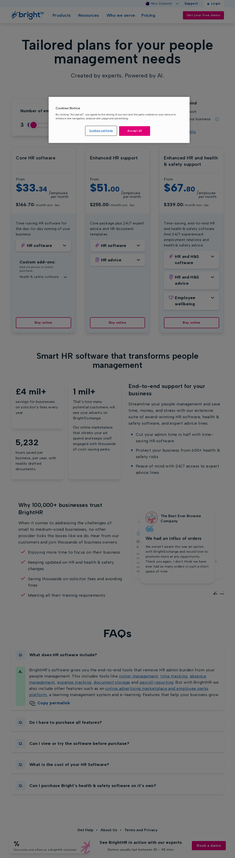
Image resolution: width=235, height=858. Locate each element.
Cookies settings (101, 130)
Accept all (134, 130)
